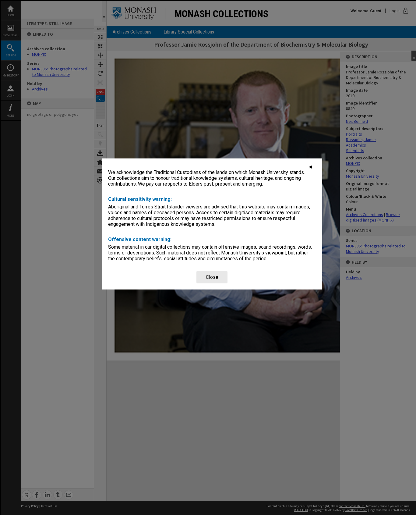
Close (212, 277)
